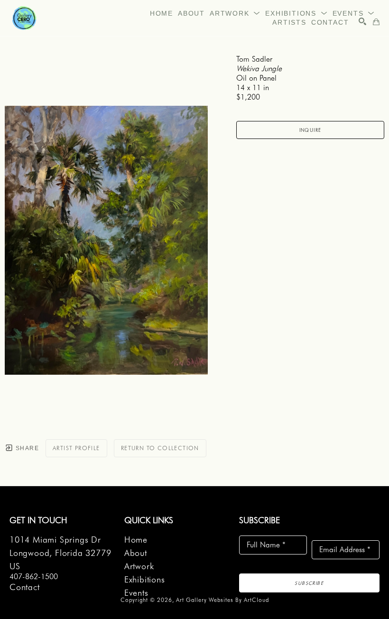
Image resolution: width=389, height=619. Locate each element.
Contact (24, 587)
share (26, 448)
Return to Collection (160, 448)
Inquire (310, 130)
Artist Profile (76, 448)
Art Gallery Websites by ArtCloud (222, 599)
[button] (235, 13)
